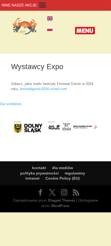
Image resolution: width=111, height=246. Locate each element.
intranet (32, 178)
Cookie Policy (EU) (63, 178)
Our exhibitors (11, 104)
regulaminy (75, 173)
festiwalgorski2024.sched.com (43, 89)
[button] (85, 31)
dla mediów (62, 168)
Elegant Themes (61, 200)
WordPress (60, 206)
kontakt (39, 168)
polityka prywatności (39, 173)
